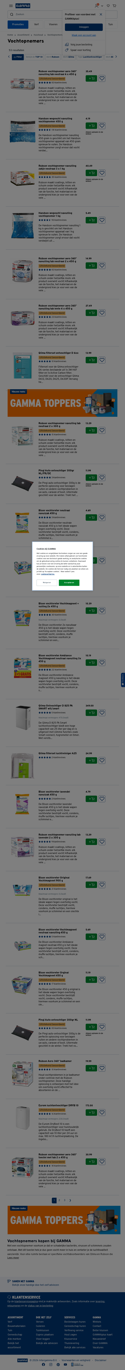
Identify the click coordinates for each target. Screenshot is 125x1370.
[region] (62, 566)
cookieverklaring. (48, 574)
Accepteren (69, 583)
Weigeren (47, 583)
